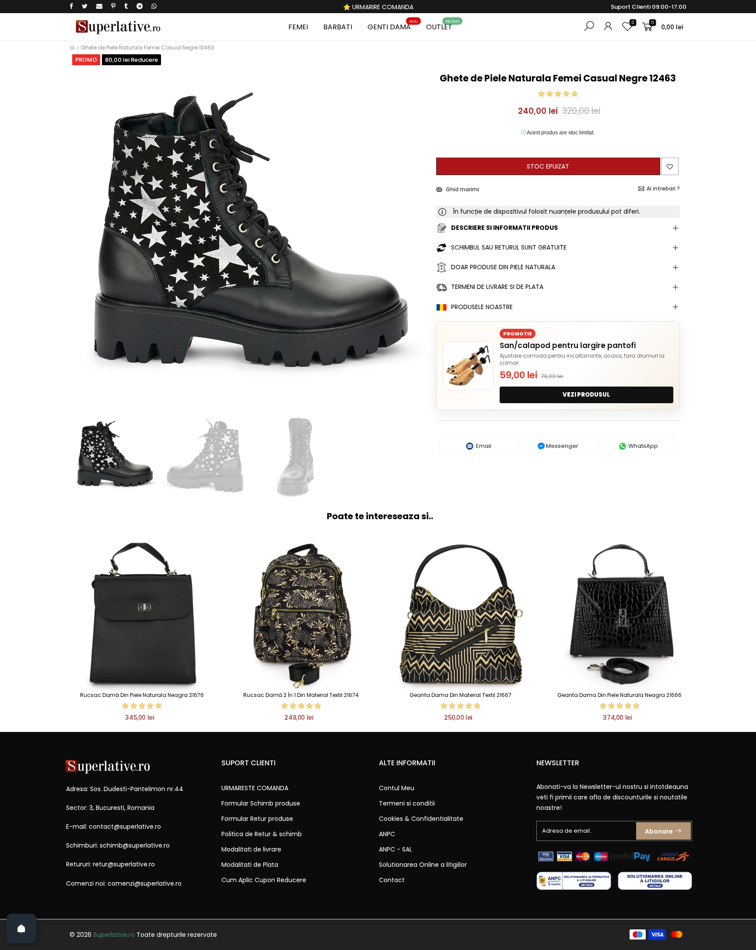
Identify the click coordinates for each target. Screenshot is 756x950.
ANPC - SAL (395, 849)
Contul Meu (396, 788)
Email (483, 446)
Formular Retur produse (257, 818)
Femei (298, 27)
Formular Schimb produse (260, 803)
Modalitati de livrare (251, 849)
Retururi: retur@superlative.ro (110, 864)
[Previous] (84, 239)
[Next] (414, 239)
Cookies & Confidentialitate (421, 818)
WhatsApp (642, 446)
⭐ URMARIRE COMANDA (378, 7)
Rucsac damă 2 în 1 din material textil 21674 (301, 695)
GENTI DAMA (393, 25)
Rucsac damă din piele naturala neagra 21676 (142, 695)
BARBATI (337, 27)
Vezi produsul (586, 395)
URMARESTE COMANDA (254, 788)
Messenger (561, 446)
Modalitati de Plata (249, 864)
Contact (392, 880)
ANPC (387, 834)
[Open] (21, 928)
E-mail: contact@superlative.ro (113, 826)
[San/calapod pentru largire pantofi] (468, 365)
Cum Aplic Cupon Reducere (263, 880)
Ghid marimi (461, 189)
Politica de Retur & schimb (261, 834)
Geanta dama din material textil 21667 (460, 695)
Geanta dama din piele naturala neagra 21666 (619, 695)
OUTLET (442, 25)
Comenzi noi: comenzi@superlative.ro (124, 883)
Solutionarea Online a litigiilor (423, 864)
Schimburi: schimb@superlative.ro (118, 845)
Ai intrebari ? (663, 188)
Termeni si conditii (407, 803)
